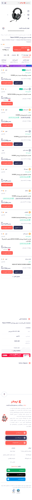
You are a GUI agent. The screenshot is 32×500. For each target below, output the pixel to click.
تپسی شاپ (25, 233)
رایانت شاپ (25, 150)
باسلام (26, 190)
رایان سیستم (28, 259)
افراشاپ (26, 212)
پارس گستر (23, 89)
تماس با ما (12, 462)
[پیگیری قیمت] (28, 11)
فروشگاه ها (28, 455)
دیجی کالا (26, 169)
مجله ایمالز (12, 451)
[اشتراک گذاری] (28, 18)
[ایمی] (5, 418)
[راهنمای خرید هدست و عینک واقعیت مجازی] (28, 14)
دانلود (16, 466)
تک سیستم (26, 70)
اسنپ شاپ (23, 109)
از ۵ (2, 44)
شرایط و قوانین (11, 458)
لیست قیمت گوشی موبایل (9, 455)
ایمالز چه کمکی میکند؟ (26, 451)
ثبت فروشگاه (28, 458)
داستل (26, 131)
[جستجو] (2, 3)
